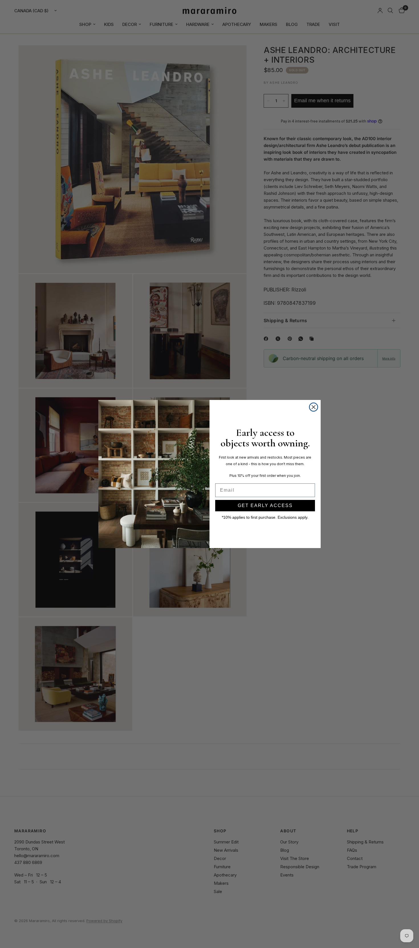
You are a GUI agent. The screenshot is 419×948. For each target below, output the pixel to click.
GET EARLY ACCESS (265, 505)
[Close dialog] (313, 407)
